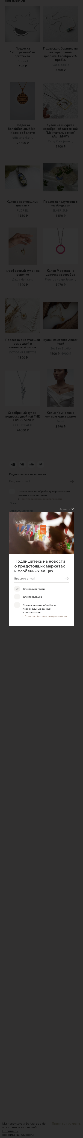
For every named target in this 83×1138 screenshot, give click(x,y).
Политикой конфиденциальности (46, 616)
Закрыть (65, 509)
